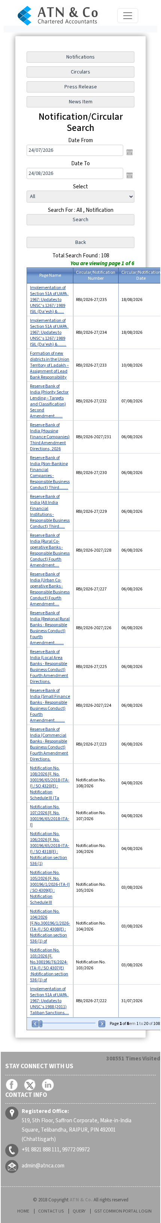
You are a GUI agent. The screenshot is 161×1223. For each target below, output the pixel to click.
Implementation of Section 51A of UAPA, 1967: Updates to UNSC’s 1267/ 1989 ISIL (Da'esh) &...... (49, 300)
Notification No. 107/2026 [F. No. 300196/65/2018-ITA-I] (49, 816)
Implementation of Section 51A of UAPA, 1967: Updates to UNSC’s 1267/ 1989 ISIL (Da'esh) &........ (49, 332)
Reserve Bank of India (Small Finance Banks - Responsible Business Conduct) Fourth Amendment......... (50, 705)
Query (79, 1211)
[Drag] (40, 1024)
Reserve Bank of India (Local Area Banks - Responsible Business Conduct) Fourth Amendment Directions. (49, 667)
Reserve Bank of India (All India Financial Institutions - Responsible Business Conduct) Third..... (50, 511)
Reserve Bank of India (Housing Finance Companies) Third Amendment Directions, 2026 (50, 437)
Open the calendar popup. (129, 152)
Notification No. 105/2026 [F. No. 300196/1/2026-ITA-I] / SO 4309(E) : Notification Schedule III (50, 887)
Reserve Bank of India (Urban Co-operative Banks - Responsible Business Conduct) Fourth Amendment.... (50, 589)
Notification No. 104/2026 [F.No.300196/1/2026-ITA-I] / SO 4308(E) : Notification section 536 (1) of (50, 926)
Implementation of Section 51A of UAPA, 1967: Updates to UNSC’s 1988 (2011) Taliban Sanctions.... (49, 1001)
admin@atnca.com (43, 1166)
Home (23, 1211)
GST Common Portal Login (123, 1211)
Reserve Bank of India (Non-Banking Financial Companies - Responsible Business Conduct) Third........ (50, 473)
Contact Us (51, 1211)
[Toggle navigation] (127, 15)
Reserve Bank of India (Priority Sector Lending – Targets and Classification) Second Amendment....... (49, 401)
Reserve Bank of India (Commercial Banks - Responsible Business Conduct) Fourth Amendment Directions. (49, 744)
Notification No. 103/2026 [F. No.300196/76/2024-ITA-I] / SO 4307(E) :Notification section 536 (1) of (49, 965)
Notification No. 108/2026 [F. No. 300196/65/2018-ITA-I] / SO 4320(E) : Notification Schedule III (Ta (49, 783)
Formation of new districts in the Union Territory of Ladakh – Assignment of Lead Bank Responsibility (49, 365)
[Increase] (101, 1024)
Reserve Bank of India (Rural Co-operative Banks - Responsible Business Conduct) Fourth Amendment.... (50, 550)
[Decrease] (35, 1024)
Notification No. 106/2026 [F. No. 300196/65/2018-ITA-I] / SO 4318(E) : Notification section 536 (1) (49, 849)
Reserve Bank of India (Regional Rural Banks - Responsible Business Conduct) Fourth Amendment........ (50, 628)
